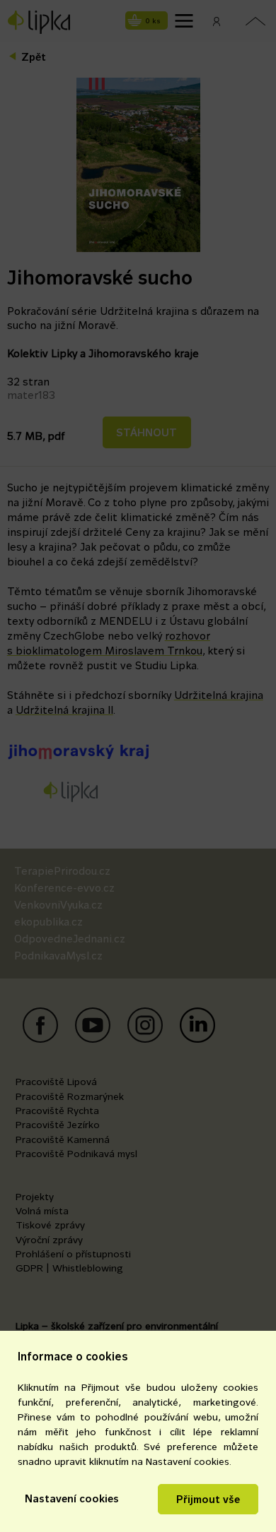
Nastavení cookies (72, 1498)
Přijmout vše (208, 1499)
